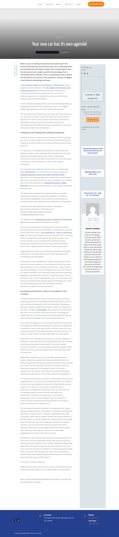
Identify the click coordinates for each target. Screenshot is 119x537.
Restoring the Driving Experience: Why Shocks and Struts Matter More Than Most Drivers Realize (92, 144)
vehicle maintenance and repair (47, 52)
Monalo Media (25, 533)
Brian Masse (42, 310)
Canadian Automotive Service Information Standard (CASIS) (42, 175)
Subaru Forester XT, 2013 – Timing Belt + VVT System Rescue (92, 188)
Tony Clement (30, 172)
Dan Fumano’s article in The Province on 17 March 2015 (43, 85)
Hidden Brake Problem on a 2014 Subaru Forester (92, 166)
